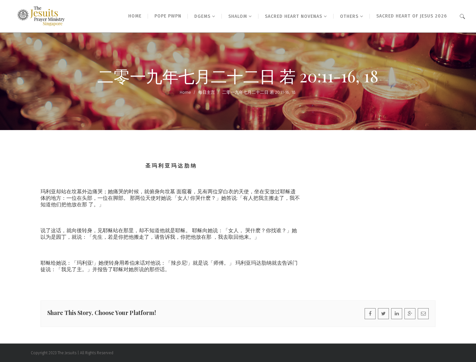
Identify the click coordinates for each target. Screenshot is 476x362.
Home (185, 92)
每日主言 (206, 92)
